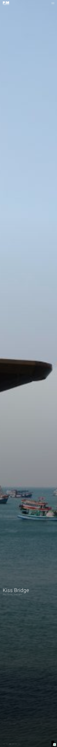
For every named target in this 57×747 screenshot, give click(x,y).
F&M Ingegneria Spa (6, 3)
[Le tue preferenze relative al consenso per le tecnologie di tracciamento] (54, 744)
